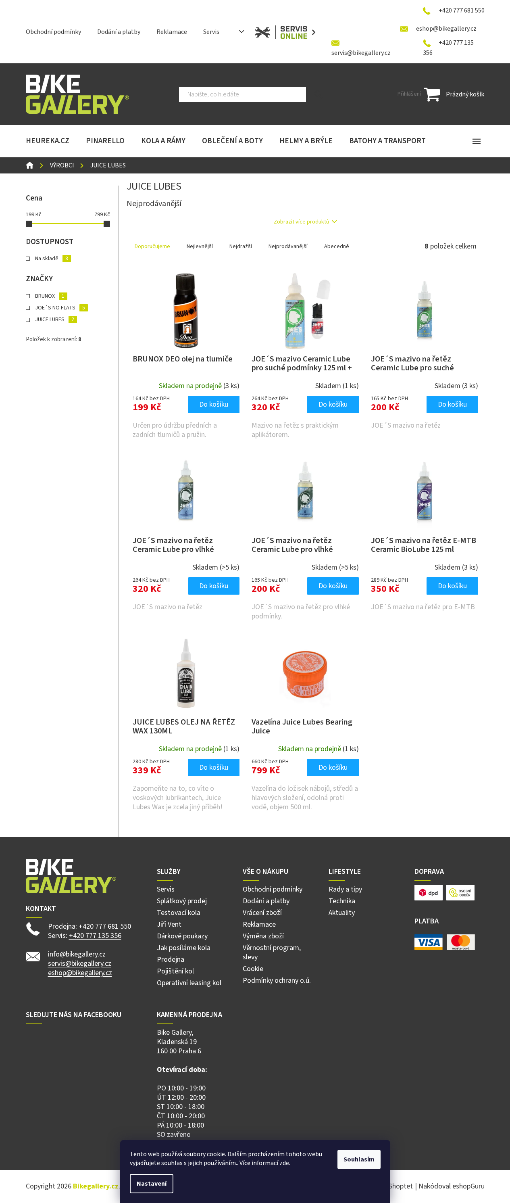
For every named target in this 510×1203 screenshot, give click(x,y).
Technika (342, 901)
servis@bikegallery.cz (79, 963)
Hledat (318, 94)
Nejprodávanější (288, 246)
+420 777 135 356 (95, 935)
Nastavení (152, 1183)
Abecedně (336, 246)
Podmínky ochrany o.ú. (277, 980)
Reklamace (171, 31)
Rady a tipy (345, 889)
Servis (211, 31)
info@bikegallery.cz (77, 954)
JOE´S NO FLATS (60, 308)
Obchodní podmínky (53, 31)
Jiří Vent (169, 924)
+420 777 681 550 (105, 926)
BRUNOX (49, 296)
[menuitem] (47, 141)
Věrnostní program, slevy (272, 952)
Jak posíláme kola (183, 947)
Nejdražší (240, 246)
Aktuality (342, 912)
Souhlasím (359, 1159)
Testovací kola (178, 912)
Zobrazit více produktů (301, 222)
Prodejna (170, 959)
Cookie (253, 968)
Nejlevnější (200, 246)
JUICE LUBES (54, 319)
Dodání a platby (118, 31)
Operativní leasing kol (189, 983)
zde (284, 1163)
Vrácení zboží (262, 912)
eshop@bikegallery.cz (80, 972)
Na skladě (51, 259)
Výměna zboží (263, 936)
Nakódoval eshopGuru (451, 1186)
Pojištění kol (175, 971)
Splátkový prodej (182, 901)
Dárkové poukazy (182, 936)
